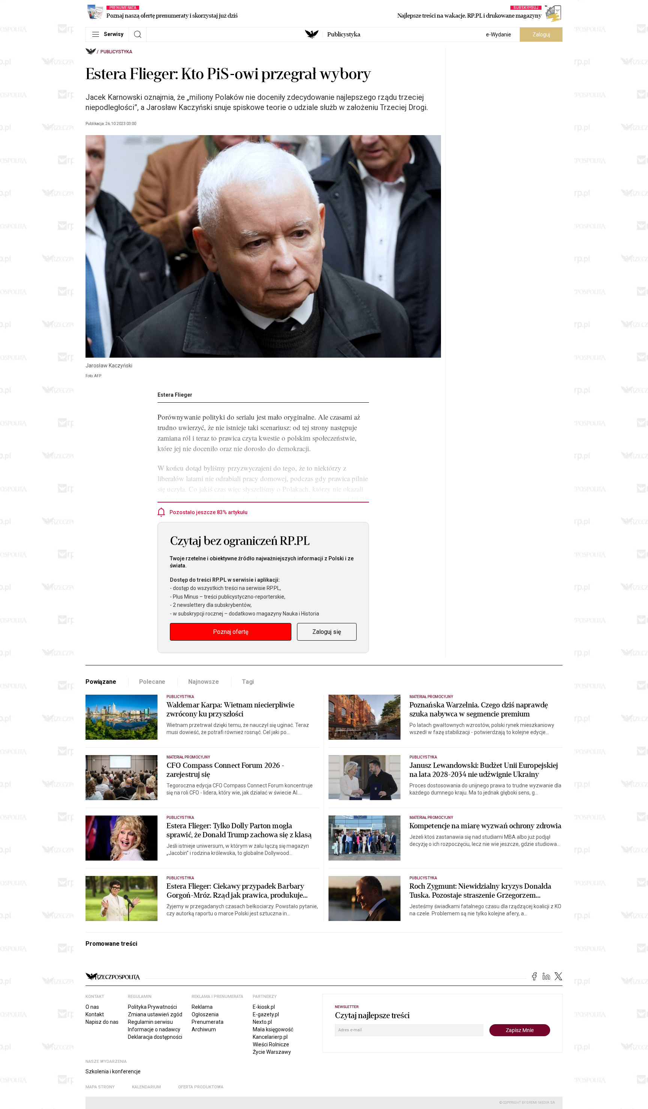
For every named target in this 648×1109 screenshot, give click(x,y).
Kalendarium (146, 1087)
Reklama (202, 1007)
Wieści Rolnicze (271, 1044)
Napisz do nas (102, 1022)
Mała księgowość (273, 1029)
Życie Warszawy (272, 1052)
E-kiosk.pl (264, 1007)
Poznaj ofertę (230, 631)
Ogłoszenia (205, 1014)
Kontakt (95, 1014)
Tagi (248, 681)
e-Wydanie (498, 35)
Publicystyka (343, 34)
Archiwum (204, 1029)
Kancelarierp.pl (270, 1037)
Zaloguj (541, 35)
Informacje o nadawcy (154, 1029)
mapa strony (100, 1087)
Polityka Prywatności (152, 1007)
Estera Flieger (175, 395)
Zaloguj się (326, 631)
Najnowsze (203, 681)
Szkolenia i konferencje (113, 1071)
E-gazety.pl (266, 1014)
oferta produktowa (201, 1087)
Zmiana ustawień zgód (155, 1014)
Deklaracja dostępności (155, 1037)
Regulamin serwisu (150, 1022)
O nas (92, 1007)
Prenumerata (208, 1022)
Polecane (152, 681)
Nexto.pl (262, 1022)
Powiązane (101, 681)
